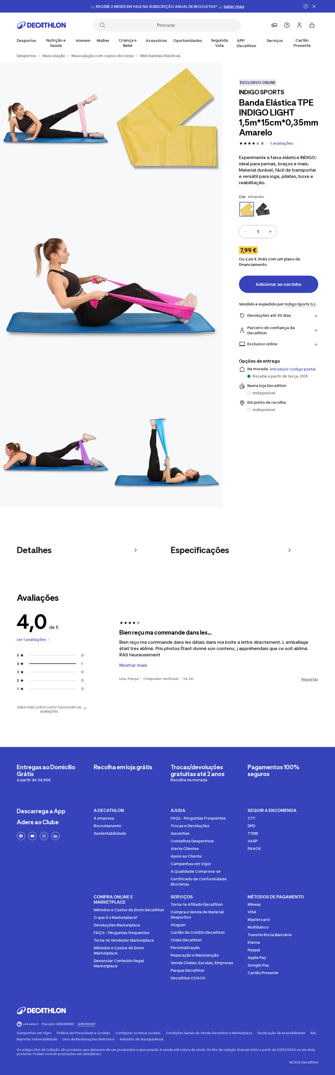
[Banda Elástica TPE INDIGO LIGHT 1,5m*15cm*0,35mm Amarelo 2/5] (55, 118)
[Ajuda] (287, 25)
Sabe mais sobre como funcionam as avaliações (49, 709)
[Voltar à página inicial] (41, 25)
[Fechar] (314, 6)
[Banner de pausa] (306, 6)
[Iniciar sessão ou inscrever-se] (299, 25)
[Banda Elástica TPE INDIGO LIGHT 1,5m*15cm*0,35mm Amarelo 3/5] (111, 285)
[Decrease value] (245, 231)
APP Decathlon (246, 43)
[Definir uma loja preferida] (274, 25)
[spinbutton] (258, 231)
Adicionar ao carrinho (279, 284)
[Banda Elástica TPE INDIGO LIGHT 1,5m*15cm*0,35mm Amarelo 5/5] (166, 452)
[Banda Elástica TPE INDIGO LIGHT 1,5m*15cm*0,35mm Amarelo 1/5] (166, 118)
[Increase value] (270, 231)
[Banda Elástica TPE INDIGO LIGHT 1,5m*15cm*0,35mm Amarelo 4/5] (55, 452)
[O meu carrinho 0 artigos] (312, 25)
